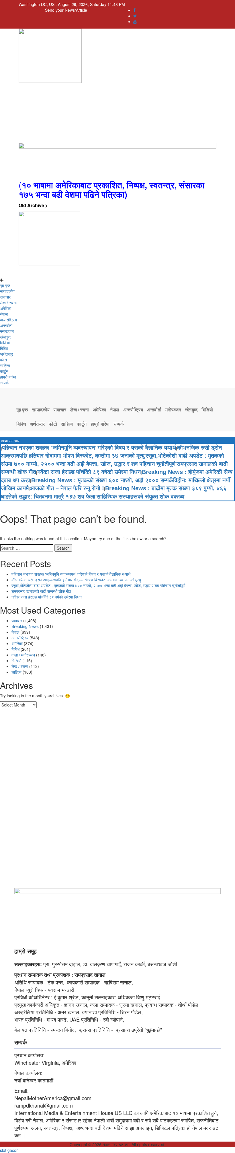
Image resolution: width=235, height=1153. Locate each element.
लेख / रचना (8, 302)
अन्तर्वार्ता (6, 325)
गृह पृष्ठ (5, 285)
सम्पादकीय (7, 291)
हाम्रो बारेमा (8, 377)
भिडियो (5, 342)
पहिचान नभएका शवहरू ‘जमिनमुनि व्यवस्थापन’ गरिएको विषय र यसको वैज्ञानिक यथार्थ (89, 448)
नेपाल (4, 314)
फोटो (3, 360)
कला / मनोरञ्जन (23, 655)
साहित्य (5, 365)
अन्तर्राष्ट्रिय (8, 320)
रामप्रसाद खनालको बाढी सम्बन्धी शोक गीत (41, 591)
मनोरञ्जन (7, 331)
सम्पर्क (4, 382)
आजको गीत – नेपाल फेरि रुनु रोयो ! (67, 488)
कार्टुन (4, 371)
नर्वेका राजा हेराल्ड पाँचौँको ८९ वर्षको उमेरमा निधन (89, 472)
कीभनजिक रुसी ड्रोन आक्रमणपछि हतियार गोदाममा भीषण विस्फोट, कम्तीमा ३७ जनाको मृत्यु (76, 579)
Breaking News (25, 626)
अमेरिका (5, 308)
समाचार (5, 297)
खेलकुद (5, 337)
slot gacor (9, 1150)
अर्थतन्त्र (6, 354)
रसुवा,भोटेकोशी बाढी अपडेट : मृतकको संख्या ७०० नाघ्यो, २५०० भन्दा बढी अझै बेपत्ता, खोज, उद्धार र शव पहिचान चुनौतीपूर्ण (98, 585)
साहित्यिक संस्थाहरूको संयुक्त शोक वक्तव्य (140, 496)
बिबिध (4, 348)
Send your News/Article (66, 10)
